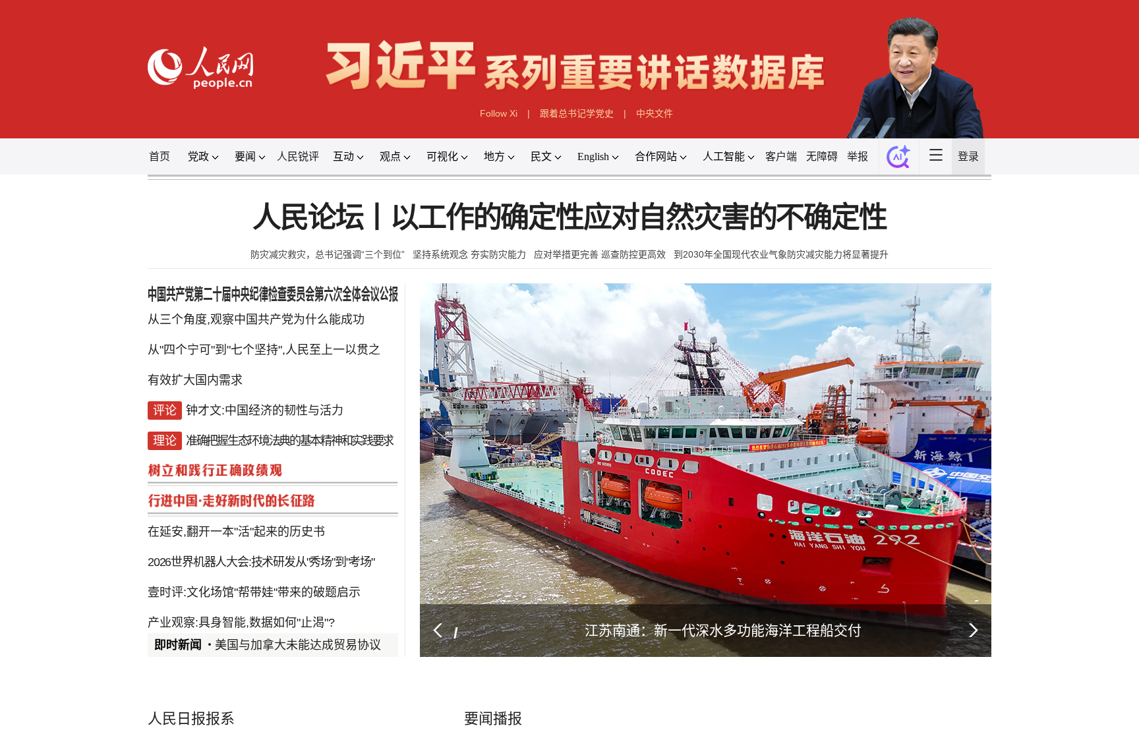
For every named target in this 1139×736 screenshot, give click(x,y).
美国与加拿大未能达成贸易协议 (298, 645)
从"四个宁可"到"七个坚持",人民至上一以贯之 (264, 349)
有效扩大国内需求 (195, 380)
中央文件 (654, 113)
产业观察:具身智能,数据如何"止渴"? (241, 622)
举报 (857, 156)
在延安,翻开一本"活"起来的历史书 (236, 531)
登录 (968, 156)
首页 (159, 156)
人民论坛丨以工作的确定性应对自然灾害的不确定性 (569, 218)
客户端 (781, 156)
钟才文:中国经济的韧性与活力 (264, 410)
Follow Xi (498, 113)
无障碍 (822, 156)
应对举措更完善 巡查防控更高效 (600, 254)
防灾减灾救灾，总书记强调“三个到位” (327, 254)
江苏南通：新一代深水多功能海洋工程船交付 (723, 630)
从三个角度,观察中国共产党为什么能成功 (256, 319)
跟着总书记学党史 (577, 113)
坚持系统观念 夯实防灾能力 (469, 254)
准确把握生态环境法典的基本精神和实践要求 (289, 440)
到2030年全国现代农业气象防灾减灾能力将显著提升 (781, 254)
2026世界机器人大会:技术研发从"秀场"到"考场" (261, 562)
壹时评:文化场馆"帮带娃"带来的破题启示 (254, 592)
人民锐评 (298, 156)
